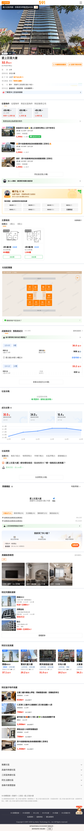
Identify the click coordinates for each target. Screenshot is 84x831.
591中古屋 (45, 813)
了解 (35, 7)
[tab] (6, 331)
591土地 (36, 813)
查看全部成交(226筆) (41, 382)
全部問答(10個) (41, 477)
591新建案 (26, 813)
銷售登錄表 (77, 331)
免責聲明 (30, 817)
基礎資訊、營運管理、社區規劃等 (20, 88)
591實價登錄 (14, 813)
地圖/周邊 (75, 486)
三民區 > (21, 796)
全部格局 (77, 220)
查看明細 (75, 358)
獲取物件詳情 (36, 137)
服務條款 (40, 817)
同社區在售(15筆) (41, 174)
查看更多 (42, 635)
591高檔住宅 (65, 813)
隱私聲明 (42, 829)
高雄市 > (15, 796)
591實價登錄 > (7, 796)
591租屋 (55, 813)
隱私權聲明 (50, 817)
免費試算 (75, 545)
